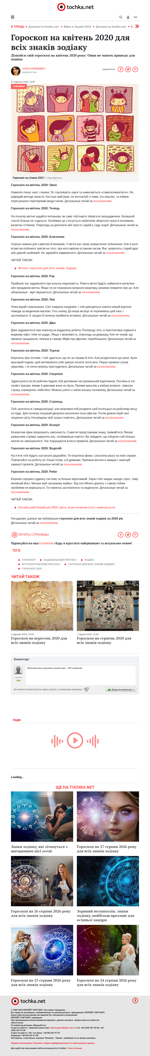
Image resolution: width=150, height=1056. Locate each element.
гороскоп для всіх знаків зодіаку (91, 564)
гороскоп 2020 (32, 568)
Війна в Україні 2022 (77, 26)
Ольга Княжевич (33, 68)
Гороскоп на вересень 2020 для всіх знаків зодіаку (39, 640)
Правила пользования (21, 1043)
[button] (128, 17)
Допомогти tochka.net (43, 26)
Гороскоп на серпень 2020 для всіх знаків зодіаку (104, 640)
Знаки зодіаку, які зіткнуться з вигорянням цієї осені (39, 848)
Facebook (46, 543)
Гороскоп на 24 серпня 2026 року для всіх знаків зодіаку (106, 982)
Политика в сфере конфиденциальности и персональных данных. (64, 1043)
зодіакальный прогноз (60, 559)
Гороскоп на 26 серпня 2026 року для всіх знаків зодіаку (41, 913)
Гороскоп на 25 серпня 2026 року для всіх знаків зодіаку (41, 982)
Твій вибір (19, 86)
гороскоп (28, 559)
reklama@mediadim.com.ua (63, 1028)
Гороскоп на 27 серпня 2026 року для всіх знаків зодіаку (106, 848)
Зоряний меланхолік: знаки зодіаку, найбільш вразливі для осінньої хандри (105, 915)
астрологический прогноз (41, 564)
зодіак (89, 559)
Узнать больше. (75, 1048)
